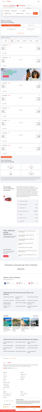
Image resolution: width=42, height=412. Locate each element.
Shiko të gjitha (35, 315)
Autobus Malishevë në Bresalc (7, 348)
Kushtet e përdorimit (23, 393)
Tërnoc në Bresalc (11, 25)
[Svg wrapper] (6, 407)
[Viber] (4, 397)
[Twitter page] (10, 401)
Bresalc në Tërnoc (31, 25)
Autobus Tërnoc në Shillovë (32, 296)
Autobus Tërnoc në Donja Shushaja (32, 307)
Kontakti (6, 256)
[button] (28, 231)
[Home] (7, 1)
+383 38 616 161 (8, 395)
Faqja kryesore (5, 358)
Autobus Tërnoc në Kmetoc (8, 300)
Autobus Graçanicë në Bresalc (31, 352)
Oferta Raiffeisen (6, 385)
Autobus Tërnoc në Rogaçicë (21, 302)
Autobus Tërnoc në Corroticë (7, 307)
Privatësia (22, 395)
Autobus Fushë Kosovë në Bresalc (8, 343)
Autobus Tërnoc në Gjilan (20, 300)
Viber (6, 397)
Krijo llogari (22, 379)
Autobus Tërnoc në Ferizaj (32, 300)
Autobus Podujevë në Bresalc (31, 343)
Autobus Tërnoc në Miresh (8, 296)
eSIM (4, 374)
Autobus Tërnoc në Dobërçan (19, 297)
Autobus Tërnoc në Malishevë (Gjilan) (7, 303)
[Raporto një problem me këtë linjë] (38, 45)
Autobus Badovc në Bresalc (20, 351)
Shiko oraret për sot (21, 33)
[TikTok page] (12, 401)
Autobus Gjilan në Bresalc (8, 345)
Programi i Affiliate (6, 387)
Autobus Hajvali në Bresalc (32, 347)
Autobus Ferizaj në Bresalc (20, 342)
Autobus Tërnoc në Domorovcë (31, 303)
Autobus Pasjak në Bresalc (20, 345)
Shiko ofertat (6, 76)
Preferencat (22, 377)
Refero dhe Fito (6, 384)
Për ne (4, 377)
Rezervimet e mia (23, 374)
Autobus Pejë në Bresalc (20, 347)
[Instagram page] (7, 401)
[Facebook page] (4, 401)
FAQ (4, 389)
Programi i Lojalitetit (6, 382)
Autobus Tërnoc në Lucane (20, 306)
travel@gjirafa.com (8, 393)
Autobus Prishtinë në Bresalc (8, 351)
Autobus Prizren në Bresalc (32, 345)
